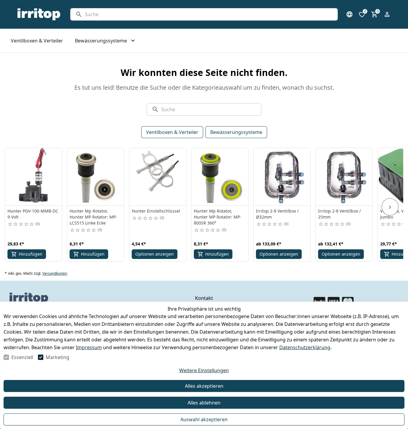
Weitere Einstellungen (204, 370)
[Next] (390, 207)
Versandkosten (54, 273)
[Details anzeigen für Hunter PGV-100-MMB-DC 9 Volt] (33, 176)
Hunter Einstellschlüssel (156, 211)
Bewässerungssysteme (236, 132)
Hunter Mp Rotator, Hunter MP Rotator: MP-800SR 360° (217, 217)
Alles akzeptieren (204, 386)
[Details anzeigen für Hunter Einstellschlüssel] (158, 176)
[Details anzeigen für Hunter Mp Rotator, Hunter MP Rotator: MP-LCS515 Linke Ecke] (96, 176)
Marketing (57, 357)
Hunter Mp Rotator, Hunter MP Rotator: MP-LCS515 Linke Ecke (93, 217)
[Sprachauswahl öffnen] (349, 14)
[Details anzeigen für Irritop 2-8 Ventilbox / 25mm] (344, 176)
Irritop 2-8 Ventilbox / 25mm (339, 214)
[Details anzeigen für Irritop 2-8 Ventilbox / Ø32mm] (282, 176)
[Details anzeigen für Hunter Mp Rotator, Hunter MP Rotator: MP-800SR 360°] (220, 176)
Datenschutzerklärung (304, 347)
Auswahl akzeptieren (204, 419)
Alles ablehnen (204, 402)
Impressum (89, 347)
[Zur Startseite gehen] (38, 14)
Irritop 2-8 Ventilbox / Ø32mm (277, 214)
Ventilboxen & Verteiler (172, 132)
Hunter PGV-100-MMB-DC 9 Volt (32, 214)
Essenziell (22, 357)
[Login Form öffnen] (387, 14)
